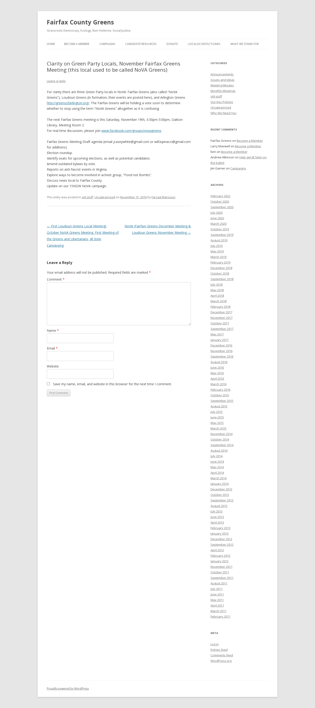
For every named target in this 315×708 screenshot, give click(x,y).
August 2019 (219, 240)
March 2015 (218, 428)
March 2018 (218, 301)
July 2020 (217, 212)
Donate (172, 44)
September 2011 (222, 578)
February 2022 (220, 196)
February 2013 (220, 528)
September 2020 (222, 207)
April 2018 (217, 295)
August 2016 (219, 362)
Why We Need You (223, 113)
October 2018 (220, 273)
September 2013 (222, 500)
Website (53, 366)
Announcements (222, 74)
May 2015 (217, 423)
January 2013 (220, 533)
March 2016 (218, 384)
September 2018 (222, 279)
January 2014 (220, 484)
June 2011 (217, 594)
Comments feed (222, 655)
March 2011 (218, 611)
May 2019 (217, 251)
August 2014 (219, 450)
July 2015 (217, 412)
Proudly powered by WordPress (68, 688)
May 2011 (217, 600)
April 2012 (217, 550)
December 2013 (221, 489)
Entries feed (219, 650)
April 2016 (217, 378)
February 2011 (220, 616)
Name (53, 330)
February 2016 (220, 390)
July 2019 (217, 246)
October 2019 (220, 229)
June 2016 (217, 367)
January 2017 (220, 340)
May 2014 (217, 467)
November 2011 (221, 567)
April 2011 (217, 605)
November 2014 (221, 434)
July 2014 (217, 456)
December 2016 (221, 345)
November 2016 (221, 351)
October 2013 (220, 495)
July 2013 (217, 511)
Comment (56, 279)
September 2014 (222, 445)
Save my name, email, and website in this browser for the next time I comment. (112, 384)
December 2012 (221, 539)
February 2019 (220, 262)
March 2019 (218, 257)
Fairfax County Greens (80, 22)
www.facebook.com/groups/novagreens (131, 130)
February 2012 (220, 556)
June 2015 (217, 417)
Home (51, 44)
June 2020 (217, 218)
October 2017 (220, 323)
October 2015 (220, 395)
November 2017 (221, 318)
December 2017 (221, 312)
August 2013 (219, 506)
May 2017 (217, 334)
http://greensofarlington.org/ (68, 103)
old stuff (87, 197)
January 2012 (220, 561)
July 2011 (217, 589)
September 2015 (222, 401)
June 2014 (217, 461)
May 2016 (217, 373)
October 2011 (220, 572)
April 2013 (217, 522)
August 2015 (219, 406)
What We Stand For (244, 44)
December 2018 (221, 268)
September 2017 (222, 329)
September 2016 (222, 356)
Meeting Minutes (222, 85)
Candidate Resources (140, 44)
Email (52, 348)
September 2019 (222, 235)
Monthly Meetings (223, 91)
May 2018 (217, 290)
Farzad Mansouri (163, 197)
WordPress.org (221, 661)
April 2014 (217, 473)
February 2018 (220, 307)
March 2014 (218, 478)
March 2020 (218, 224)
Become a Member (76, 44)
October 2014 (220, 439)
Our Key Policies (222, 102)
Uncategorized (105, 197)
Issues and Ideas (223, 80)
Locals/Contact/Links (204, 44)
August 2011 (219, 583)
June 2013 (217, 517)
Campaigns (107, 44)
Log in (215, 644)
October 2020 (220, 201)
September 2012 (222, 544)
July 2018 (217, 284)
